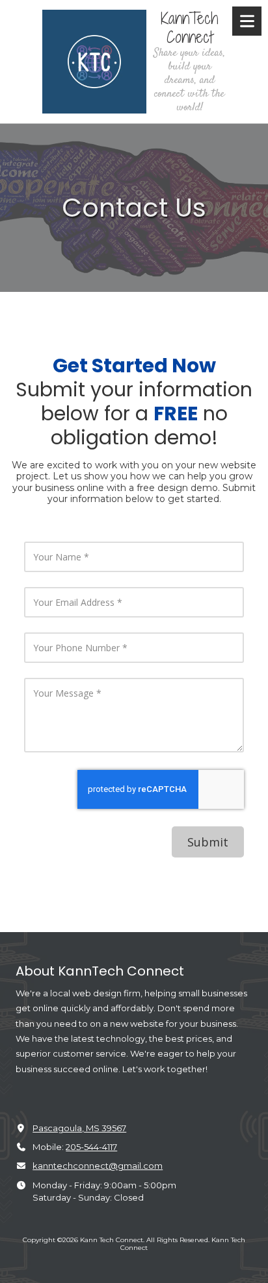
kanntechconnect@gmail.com (98, 1165)
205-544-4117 (91, 1147)
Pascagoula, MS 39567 (79, 1128)
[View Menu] (246, 21)
